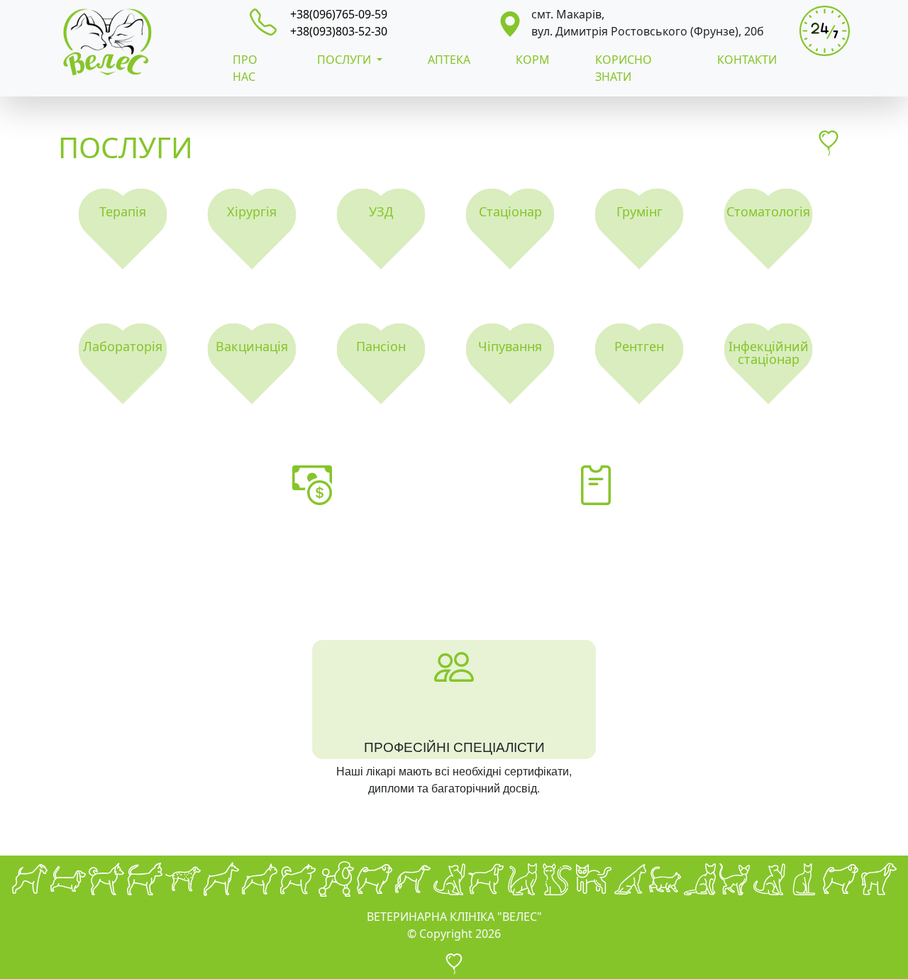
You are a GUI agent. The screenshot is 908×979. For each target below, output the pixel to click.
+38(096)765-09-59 (338, 14)
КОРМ (533, 59)
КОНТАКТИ (747, 59)
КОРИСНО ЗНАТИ (623, 68)
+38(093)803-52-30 (338, 31)
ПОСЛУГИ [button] (345, 59)
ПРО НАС (245, 68)
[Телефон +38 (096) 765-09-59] (269, 20)
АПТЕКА (449, 59)
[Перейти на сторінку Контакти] (510, 23)
